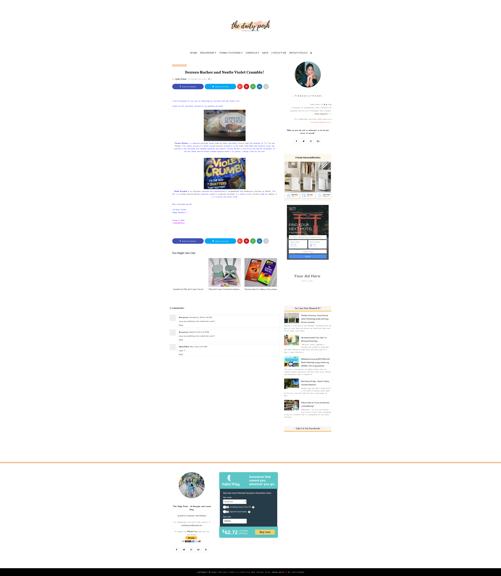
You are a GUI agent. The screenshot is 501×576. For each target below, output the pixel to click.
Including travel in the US (240, 507)
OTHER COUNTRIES (230, 53)
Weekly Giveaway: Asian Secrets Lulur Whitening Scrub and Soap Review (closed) (315, 319)
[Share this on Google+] (240, 86)
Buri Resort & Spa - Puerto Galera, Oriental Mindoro (315, 383)
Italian (225, 143)
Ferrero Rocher (179, 65)
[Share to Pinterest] (266, 86)
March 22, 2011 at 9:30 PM (199, 332)
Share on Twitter (221, 87)
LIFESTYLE (251, 53)
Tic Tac (267, 143)
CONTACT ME (278, 53)
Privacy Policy (298, 53)
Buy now (265, 532)
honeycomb (191, 194)
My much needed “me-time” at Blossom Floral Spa (313, 339)
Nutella (178, 146)
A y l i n (327, 104)
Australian (197, 191)
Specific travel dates (238, 512)
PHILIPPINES (207, 53)
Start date (227, 517)
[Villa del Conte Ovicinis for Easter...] (224, 272)
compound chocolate (226, 194)
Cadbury (271, 194)
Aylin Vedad (180, 79)
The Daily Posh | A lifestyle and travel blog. (244, 572)
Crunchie (255, 194)
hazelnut (219, 146)
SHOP (265, 53)
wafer (241, 146)
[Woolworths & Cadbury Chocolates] (260, 272)
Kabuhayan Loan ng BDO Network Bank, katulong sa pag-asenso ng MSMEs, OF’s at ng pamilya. (315, 362)
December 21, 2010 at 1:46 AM (201, 317)
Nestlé (268, 191)
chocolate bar (207, 191)
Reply (181, 325)
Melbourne (248, 191)
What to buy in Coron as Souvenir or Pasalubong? (315, 404)
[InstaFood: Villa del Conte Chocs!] (188, 272)
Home (193, 53)
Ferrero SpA (243, 143)
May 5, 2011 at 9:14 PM (198, 347)
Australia (257, 191)
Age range (227, 497)
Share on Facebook (188, 87)
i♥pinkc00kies (184, 347)
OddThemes (298, 572)
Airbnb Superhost (320, 114)
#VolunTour (192, 531)
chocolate (204, 143)
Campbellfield (233, 191)
